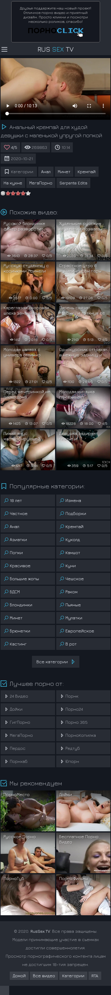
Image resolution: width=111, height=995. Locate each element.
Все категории (52, 661)
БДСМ (15, 591)
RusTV (55, 49)
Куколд (72, 539)
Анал (46, 171)
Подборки (75, 513)
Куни (70, 565)
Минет (64, 171)
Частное (19, 513)
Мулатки (73, 617)
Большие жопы (24, 578)
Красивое (20, 565)
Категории (73, 975)
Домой (19, 975)
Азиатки (18, 539)
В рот (71, 643)
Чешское (74, 578)
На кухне (13, 182)
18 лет (16, 500)
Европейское (79, 630)
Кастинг (18, 643)
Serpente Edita (73, 182)
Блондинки (21, 604)
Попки (16, 552)
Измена (73, 500)
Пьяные (73, 604)
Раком (71, 591)
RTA (94, 975)
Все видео (44, 975)
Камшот (72, 552)
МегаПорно (40, 182)
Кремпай (87, 171)
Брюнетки (20, 630)
